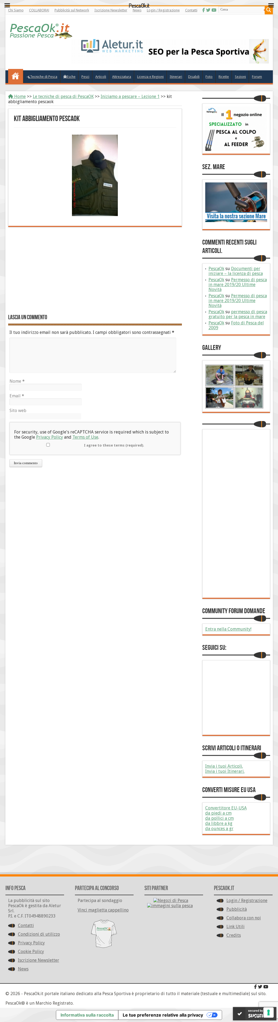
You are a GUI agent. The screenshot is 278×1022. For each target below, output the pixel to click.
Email (17, 395)
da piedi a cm (218, 813)
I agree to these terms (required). (114, 445)
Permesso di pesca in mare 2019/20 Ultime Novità (237, 284)
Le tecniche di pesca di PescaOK (63, 96)
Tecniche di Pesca (43, 77)
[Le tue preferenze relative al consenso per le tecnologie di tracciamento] (268, 1012)
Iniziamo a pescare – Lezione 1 (130, 96)
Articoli (100, 77)
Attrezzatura (121, 77)
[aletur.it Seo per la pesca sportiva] (170, 51)
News (23, 969)
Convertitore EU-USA (226, 808)
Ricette (224, 77)
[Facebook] (255, 986)
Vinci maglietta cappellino (103, 910)
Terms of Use (85, 437)
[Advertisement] (95, 270)
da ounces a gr (219, 828)
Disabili (194, 77)
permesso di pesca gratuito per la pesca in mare (237, 314)
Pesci (85, 77)
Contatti (26, 925)
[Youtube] (265, 986)
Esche (71, 77)
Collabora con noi (243, 917)
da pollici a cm (219, 818)
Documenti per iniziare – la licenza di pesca (235, 271)
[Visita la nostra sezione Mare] (236, 202)
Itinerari (176, 77)
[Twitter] (260, 986)
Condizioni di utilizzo (39, 934)
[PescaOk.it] (41, 29)
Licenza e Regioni (150, 77)
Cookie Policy (31, 951)
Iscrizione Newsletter (38, 960)
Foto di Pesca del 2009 (236, 325)
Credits (233, 935)
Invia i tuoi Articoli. (224, 766)
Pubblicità (236, 909)
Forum (257, 77)
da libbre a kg (218, 823)
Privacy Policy (49, 437)
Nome (17, 381)
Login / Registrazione (246, 900)
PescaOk (216, 268)
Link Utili (235, 926)
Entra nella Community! (228, 629)
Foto (209, 77)
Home (19, 96)
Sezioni (240, 77)
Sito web (18, 410)
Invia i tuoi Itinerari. (225, 771)
